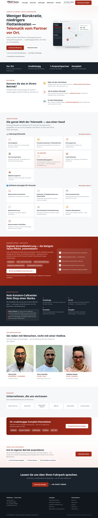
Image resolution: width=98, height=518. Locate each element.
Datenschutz (74, 509)
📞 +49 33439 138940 (57, 484)
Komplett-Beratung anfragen (77, 426)
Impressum (74, 506)
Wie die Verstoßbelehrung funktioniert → (21, 271)
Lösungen (25, 3)
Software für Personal (54, 502)
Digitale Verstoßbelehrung (56, 504)
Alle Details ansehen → (85, 134)
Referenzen (50, 3)
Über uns (73, 500)
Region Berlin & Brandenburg (56, 509)
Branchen (33, 3)
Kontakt (58, 3)
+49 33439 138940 (69, 2)
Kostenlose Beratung (15, 48)
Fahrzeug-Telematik (54, 500)
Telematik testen (32, 48)
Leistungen (41, 3)
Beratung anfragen (83, 3)
